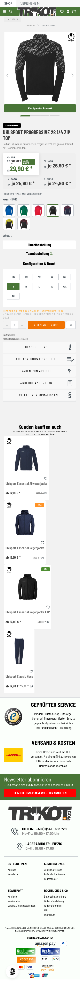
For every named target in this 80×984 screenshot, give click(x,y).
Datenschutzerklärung (55, 896)
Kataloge (12, 896)
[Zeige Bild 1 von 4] (25, 115)
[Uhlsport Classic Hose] (19, 651)
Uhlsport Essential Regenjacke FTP (28, 612)
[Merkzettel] (62, 12)
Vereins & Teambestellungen (21, 905)
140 (39, 276)
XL (52, 286)
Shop (8, 3)
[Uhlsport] (71, 37)
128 (26, 276)
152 (51, 276)
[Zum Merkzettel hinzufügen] (71, 325)
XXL (64, 286)
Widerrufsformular (53, 905)
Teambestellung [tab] (39, 253)
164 (64, 276)
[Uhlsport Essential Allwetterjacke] (26, 458)
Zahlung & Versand (53, 869)
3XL (13, 296)
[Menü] (5, 12)
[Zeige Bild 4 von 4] (54, 115)
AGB (46, 910)
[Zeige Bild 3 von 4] (45, 115)
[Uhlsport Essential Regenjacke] (25, 522)
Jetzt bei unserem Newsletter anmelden (40, 793)
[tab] (39, 264)
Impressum (49, 914)
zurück (14, 19)
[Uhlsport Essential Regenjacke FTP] (28, 586)
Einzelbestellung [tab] (39, 244)
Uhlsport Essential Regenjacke (25, 548)
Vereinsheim (30, 3)
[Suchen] (11, 12)
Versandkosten (59, 927)
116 (13, 276)
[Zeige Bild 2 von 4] (35, 115)
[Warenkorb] (74, 12)
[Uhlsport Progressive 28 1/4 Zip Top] (40, 68)
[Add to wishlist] (46, 478)
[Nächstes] (73, 75)
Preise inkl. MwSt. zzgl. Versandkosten (22, 193)
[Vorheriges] (7, 75)
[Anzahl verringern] (7, 325)
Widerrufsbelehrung (54, 901)
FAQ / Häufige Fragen (54, 874)
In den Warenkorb (46, 324)
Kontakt (12, 869)
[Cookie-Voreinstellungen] (12, 971)
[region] (40, 75)
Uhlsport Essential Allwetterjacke (26, 484)
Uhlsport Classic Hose (19, 676)
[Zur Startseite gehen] (37, 11)
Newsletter (13, 874)
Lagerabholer (50, 878)
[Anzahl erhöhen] (22, 325)
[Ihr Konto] (68, 12)
